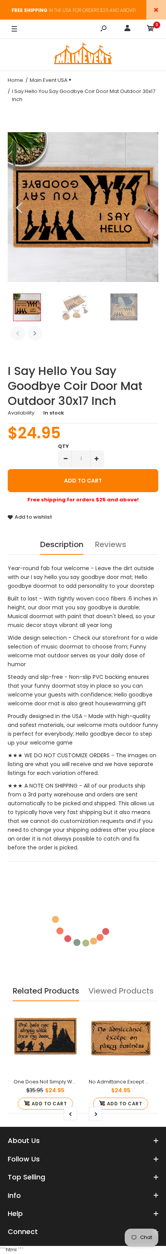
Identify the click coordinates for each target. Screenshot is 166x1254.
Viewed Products (121, 990)
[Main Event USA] (83, 55)
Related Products (46, 990)
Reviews (110, 544)
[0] (150, 29)
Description (61, 544)
